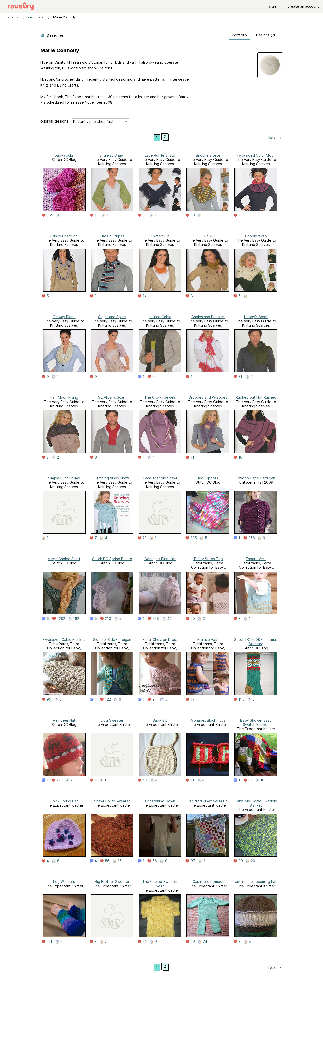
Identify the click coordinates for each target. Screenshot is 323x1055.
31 (240, 377)
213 (59, 780)
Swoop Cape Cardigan (256, 478)
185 (194, 538)
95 (49, 699)
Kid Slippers (208, 478)
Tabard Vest (256, 559)
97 (193, 861)
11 (192, 457)
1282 (61, 619)
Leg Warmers (64, 881)
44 (169, 619)
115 (241, 699)
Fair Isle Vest (208, 639)
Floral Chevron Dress (160, 639)
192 (76, 619)
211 (49, 941)
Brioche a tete (208, 155)
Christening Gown (160, 801)
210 (108, 619)
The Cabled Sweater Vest (160, 883)
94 (154, 699)
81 (250, 780)
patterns (12, 17)
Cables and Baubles (208, 317)
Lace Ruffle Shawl (160, 155)
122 (108, 699)
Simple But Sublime (64, 478)
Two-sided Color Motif (256, 155)
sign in (274, 6)
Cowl (208, 236)
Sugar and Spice (112, 317)
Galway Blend (64, 317)
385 (50, 215)
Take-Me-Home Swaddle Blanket (256, 803)
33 (145, 215)
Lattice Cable (160, 317)
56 (107, 861)
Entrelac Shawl (112, 155)
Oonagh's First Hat (160, 559)
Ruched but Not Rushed (256, 397)
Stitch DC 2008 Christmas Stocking (256, 641)
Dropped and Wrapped (208, 397)
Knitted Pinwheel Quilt (208, 801)
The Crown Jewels (160, 397)
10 (97, 215)
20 (193, 619)
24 (205, 941)
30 (193, 215)
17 (193, 699)
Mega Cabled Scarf (64, 559)
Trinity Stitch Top (208, 559)
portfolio (239, 35)
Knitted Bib (160, 236)
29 (240, 861)
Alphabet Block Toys (208, 720)
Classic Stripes (112, 236)
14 (145, 296)
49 (145, 780)
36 (63, 215)
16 (240, 457)
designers (35, 17)
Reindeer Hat (64, 720)
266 (155, 619)
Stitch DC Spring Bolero (112, 559)
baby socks (64, 155)
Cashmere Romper (208, 881)
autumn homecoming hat (256, 881)
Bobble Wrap (256, 236)
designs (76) (267, 35)
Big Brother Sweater (112, 881)
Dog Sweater (112, 720)
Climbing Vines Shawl (112, 478)
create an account (303, 6)
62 (62, 941)
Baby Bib (160, 720)
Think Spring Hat (64, 801)
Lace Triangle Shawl (160, 478)
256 (251, 538)
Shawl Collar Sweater (112, 801)
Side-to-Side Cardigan (112, 639)
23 (145, 538)
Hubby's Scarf (256, 317)
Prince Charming (64, 236)
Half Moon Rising (64, 397)
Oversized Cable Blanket (64, 639)
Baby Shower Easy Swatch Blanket (256, 722)
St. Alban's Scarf (112, 397)
